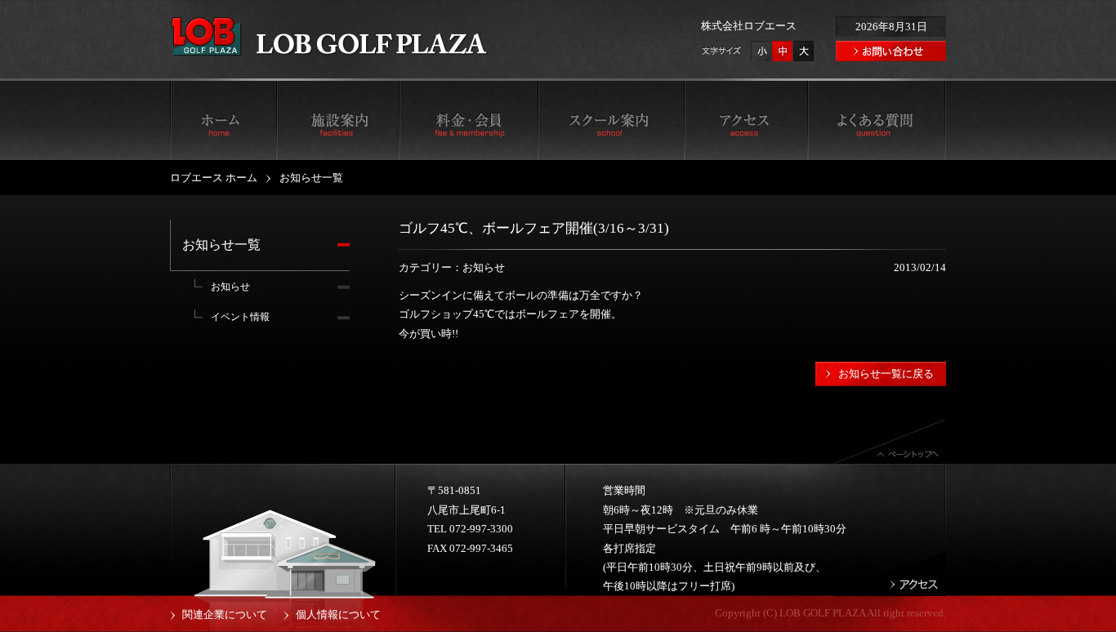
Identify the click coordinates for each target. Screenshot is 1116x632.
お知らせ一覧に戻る (886, 373)
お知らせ (230, 286)
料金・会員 (468, 119)
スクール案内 (611, 119)
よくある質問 (876, 119)
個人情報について (338, 614)
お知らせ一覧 (221, 244)
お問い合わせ (891, 51)
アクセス (746, 119)
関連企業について (224, 614)
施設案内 (337, 119)
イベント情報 (240, 317)
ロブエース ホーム (223, 119)
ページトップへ (889, 441)
